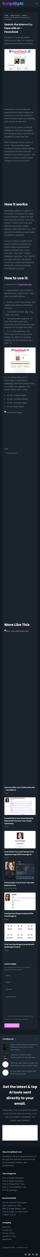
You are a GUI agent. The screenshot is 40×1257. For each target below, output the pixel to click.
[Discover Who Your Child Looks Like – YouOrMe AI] (19, 707)
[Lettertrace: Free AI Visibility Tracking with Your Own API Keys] (5, 1056)
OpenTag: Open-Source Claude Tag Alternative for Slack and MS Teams (24, 1064)
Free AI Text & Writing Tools (14, 1187)
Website (9, 989)
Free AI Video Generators (13, 1181)
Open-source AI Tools (11, 1205)
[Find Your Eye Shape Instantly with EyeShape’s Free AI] (19, 932)
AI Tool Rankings (9, 1190)
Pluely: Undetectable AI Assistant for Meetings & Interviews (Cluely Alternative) (24, 1047)
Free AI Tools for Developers (14, 1202)
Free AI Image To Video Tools (15, 1212)
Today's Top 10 (9, 1215)
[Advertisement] (20, 87)
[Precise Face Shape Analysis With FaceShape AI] (19, 901)
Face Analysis (11, 453)
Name (8, 975)
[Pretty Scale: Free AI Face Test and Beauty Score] (19, 870)
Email (8, 982)
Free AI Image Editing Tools (14, 1208)
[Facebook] (26, 1254)
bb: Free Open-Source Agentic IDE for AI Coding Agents (23, 1072)
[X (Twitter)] (29, 1254)
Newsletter (7, 1239)
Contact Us (7, 1230)
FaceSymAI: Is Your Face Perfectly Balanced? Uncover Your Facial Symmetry (18, 821)
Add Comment (12, 997)
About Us (6, 1227)
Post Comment (11, 1025)
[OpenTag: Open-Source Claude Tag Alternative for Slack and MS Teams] (5, 1064)
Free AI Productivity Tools (13, 1184)
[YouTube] (37, 1254)
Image (6, 793)
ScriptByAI (12, 3)
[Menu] (37, 4)
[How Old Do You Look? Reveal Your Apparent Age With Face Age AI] (19, 840)
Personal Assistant (10, 888)
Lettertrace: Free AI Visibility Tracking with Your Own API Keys (23, 1056)
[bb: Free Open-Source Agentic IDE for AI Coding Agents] (5, 1073)
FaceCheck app (25, 284)
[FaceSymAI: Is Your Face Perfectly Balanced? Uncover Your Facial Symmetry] (19, 806)
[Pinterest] (33, 1254)
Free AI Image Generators (13, 1178)
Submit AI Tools (9, 1236)
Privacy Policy (8, 1233)
